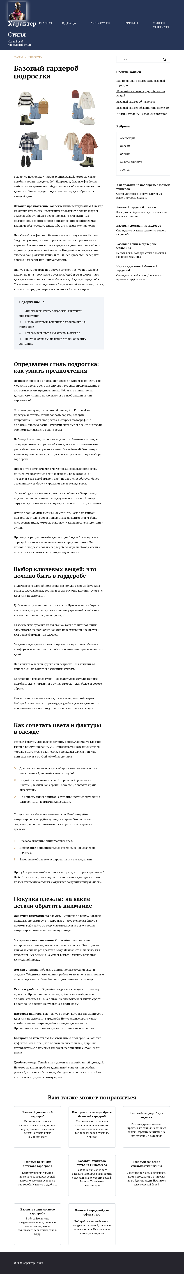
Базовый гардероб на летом (135, 101)
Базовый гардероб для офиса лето (92, 1212)
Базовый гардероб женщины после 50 (142, 108)
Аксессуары (101, 23)
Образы (125, 146)
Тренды (131, 23)
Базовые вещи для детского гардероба (37, 1164)
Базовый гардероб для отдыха (146, 1115)
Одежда (69, 23)
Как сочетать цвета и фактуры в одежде (52, 333)
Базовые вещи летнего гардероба (37, 1211)
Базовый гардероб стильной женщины (146, 1164)
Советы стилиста (131, 161)
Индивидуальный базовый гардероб (141, 114)
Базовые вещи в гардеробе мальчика (136, 246)
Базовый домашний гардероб (138, 225)
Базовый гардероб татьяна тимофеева (92, 1163)
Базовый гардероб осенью (136, 207)
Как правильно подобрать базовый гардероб (143, 187)
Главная (45, 23)
